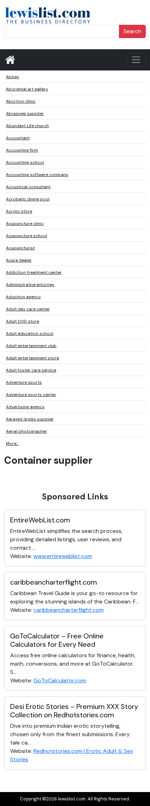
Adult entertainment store (32, 358)
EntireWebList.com (40, 520)
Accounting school (25, 162)
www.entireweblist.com (62, 556)
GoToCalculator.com (59, 680)
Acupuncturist (20, 248)
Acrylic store (19, 211)
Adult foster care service (31, 370)
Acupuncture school (26, 236)
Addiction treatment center (34, 272)
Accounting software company (37, 174)
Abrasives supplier (25, 113)
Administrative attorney (30, 284)
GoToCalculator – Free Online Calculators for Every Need (57, 640)
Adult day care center (28, 309)
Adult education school (29, 333)
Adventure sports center (31, 394)
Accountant (18, 138)
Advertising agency (25, 407)
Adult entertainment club (31, 346)
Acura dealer (19, 260)
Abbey (12, 77)
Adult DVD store (22, 321)
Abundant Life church (27, 126)
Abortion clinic (21, 101)
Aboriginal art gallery (27, 89)
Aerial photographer (26, 431)
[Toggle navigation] (136, 60)
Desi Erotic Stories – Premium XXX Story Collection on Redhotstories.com (74, 710)
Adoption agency (23, 297)
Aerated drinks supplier (30, 419)
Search (132, 31)
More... (12, 443)
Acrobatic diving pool (28, 199)
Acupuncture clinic (25, 223)
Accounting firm (22, 150)
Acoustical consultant (28, 187)
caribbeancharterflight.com (53, 582)
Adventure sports (24, 382)
